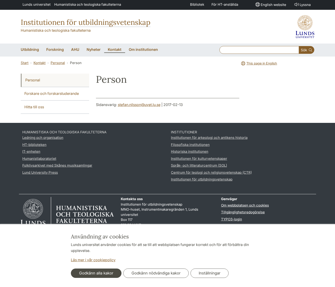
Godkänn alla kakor (96, 273)
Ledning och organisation (42, 137)
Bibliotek (197, 4)
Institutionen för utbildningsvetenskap (85, 22)
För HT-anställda (224, 4)
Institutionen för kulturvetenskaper (199, 158)
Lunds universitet (37, 4)
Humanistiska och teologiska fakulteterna (87, 4)
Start (24, 63)
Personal (58, 63)
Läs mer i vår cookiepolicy (93, 260)
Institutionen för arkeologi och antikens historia (209, 137)
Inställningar (209, 273)
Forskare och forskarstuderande (51, 93)
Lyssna (305, 5)
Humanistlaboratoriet (39, 158)
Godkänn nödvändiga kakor (155, 273)
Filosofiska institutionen (190, 144)
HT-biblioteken (34, 144)
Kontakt (40, 63)
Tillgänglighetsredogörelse (243, 212)
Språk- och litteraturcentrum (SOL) (199, 165)
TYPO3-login (231, 219)
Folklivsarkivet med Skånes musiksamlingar (57, 165)
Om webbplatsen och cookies (245, 205)
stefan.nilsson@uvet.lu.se (139, 104)
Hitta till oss (34, 107)
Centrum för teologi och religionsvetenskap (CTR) (211, 172)
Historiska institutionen (189, 151)
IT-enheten (31, 151)
